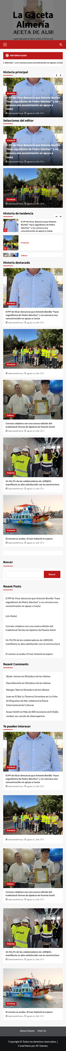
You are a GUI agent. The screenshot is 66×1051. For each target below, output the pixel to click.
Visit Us (41, 1030)
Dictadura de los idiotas (37, 676)
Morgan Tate (13, 689)
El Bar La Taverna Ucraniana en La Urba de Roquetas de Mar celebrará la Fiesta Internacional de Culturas (32, 700)
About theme (27, 1030)
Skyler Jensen (13, 676)
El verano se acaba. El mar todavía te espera (29, 538)
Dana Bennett (13, 683)
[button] (6, 44)
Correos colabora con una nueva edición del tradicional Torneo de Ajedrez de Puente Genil (37, 243)
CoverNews (24, 1045)
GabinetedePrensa (15, 113)
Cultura (24, 236)
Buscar (8, 562)
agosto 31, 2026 (33, 113)
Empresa (24, 254)
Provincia (11, 93)
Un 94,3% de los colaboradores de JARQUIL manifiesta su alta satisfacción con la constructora (32, 483)
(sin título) (11, 616)
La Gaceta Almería (33, 19)
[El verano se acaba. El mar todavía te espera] (33, 515)
